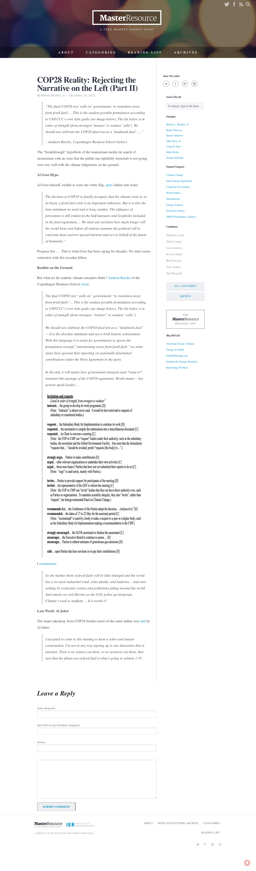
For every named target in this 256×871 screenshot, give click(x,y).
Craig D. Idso (173, 146)
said (143, 621)
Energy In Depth (175, 349)
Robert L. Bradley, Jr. (177, 124)
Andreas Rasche (119, 277)
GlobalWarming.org (176, 355)
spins (109, 184)
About (66, 52)
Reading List (145, 52)
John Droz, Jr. (173, 141)
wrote (85, 284)
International (173, 199)
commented (47, 563)
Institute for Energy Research (181, 361)
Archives (186, 52)
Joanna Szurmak (174, 157)
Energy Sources (174, 204)
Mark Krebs (172, 152)
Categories (101, 52)
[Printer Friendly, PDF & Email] (194, 83)
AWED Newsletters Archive (181, 216)
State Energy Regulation (179, 181)
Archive (185, 296)
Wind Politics (173, 193)
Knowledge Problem (177, 367)
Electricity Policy (175, 210)
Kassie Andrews (174, 135)
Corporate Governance (178, 187)
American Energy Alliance (180, 343)
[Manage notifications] (247, 863)
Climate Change (174, 175)
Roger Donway (174, 130)
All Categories (185, 286)
